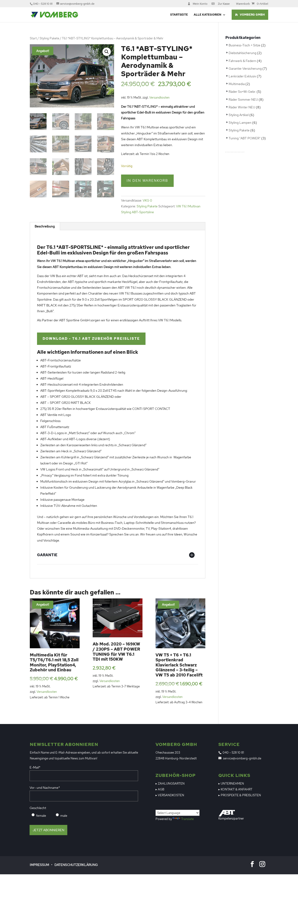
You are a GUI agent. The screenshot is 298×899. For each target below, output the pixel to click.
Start (33, 38)
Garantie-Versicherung (245, 68)
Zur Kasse (224, 4)
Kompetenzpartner (231, 818)
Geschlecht (38, 808)
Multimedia (237, 84)
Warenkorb (243, 4)
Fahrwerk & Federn (242, 61)
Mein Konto (200, 4)
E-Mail (35, 767)
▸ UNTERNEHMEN (231, 784)
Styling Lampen (240, 122)
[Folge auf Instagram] (262, 864)
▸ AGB (160, 789)
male (63, 815)
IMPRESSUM (39, 865)
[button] (106, 52)
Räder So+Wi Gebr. (242, 91)
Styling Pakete (49, 38)
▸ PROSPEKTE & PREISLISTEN (239, 795)
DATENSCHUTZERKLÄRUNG (76, 865)
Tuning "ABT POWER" (245, 138)
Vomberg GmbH (252, 15)
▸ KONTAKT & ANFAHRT (235, 789)
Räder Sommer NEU (243, 99)
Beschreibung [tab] (45, 226)
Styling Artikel (239, 115)
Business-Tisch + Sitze (244, 45)
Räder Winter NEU (242, 107)
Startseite (179, 15)
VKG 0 (147, 200)
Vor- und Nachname (45, 788)
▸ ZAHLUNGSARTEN (170, 784)
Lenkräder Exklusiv (242, 76)
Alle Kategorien (207, 15)
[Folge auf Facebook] (252, 864)
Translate (187, 819)
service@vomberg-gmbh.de (242, 758)
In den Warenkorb (147, 180)
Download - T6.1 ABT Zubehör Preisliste (91, 338)
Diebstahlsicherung (242, 53)
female (41, 815)
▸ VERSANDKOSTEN (170, 795)
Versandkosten (159, 98)
